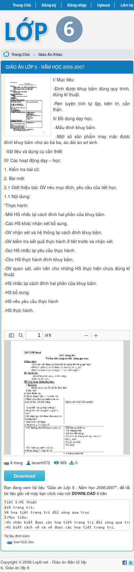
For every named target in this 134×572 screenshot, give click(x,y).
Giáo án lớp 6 (17, 567)
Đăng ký (49, 5)
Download (24, 476)
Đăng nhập (76, 5)
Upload (103, 5)
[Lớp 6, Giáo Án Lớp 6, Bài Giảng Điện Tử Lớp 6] (67, 28)
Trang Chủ (22, 5)
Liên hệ (127, 5)
